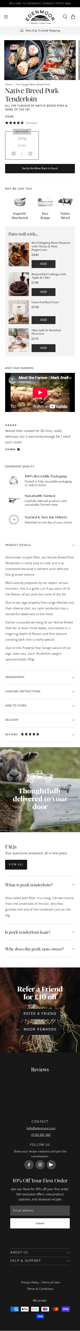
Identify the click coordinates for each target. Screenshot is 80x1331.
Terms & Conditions (40, 1289)
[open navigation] (6, 17)
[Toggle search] (64, 16)
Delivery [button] (12, 720)
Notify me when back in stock (40, 168)
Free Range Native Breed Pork (33, 84)
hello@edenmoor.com (40, 1128)
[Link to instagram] (40, 1164)
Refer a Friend (40, 1014)
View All (16, 864)
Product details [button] (18, 545)
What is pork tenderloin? (28, 884)
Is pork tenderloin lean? (27, 932)
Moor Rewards (40, 1030)
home (8, 84)
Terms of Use (50, 1282)
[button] (73, 16)
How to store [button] (15, 705)
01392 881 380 (41, 1135)
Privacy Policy (30, 1282)
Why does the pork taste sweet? (34, 949)
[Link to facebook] (29, 1164)
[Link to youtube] (51, 1164)
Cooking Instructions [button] (23, 691)
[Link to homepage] (40, 17)
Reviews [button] (11, 734)
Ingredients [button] (15, 677)
